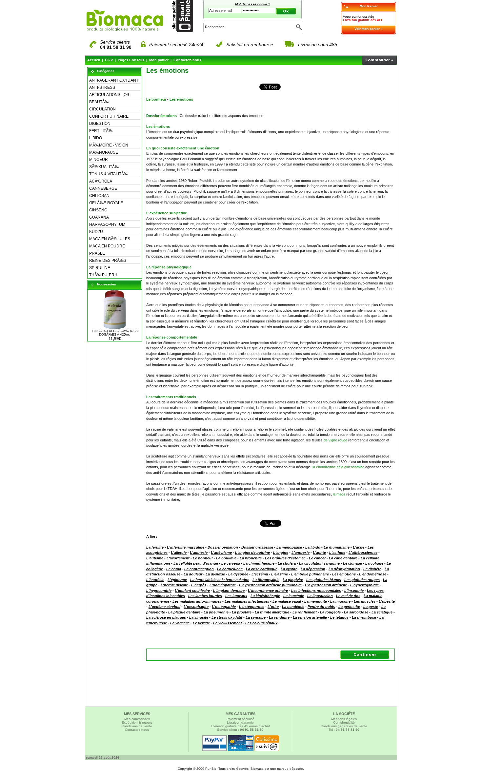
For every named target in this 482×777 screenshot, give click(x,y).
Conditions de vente (137, 726)
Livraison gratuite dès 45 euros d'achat (240, 726)
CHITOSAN (99, 195)
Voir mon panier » (368, 28)
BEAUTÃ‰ (99, 102)
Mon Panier (369, 6)
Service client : (240, 729)
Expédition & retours (137, 722)
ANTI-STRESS (102, 87)
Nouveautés (106, 284)
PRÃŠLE (97, 253)
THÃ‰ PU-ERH (103, 275)
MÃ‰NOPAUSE (103, 152)
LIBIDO (95, 138)
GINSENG (98, 210)
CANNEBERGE (103, 188)
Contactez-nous (187, 60)
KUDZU (96, 231)
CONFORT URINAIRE (109, 116)
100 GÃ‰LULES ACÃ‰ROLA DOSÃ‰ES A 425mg (115, 332)
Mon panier (159, 60)
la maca (339, 494)
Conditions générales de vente (344, 726)
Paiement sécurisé (240, 719)
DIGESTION (99, 123)
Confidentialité (344, 722)
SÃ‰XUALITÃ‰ (104, 167)
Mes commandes (137, 719)
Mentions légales (344, 719)
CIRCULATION (102, 109)
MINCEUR (98, 159)
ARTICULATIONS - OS (109, 94)
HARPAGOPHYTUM (107, 224)
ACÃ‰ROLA (100, 181)
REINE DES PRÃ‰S (107, 260)
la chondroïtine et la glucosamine (338, 467)
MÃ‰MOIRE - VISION (108, 145)
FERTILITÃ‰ (100, 130)
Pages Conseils (131, 60)
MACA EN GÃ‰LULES (109, 239)
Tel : (344, 729)
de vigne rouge (335, 440)
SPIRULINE (99, 267)
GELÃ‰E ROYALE (106, 203)
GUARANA (99, 217)
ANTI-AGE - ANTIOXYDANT (113, 80)
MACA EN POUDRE (107, 246)
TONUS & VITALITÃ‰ (108, 174)
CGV (109, 60)
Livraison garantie (240, 722)
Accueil (93, 60)
